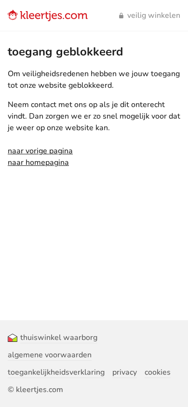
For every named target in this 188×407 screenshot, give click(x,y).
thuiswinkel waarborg (58, 337)
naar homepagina (38, 162)
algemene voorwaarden (50, 355)
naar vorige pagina (40, 151)
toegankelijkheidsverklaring (56, 372)
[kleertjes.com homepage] (48, 15)
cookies (158, 372)
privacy (124, 372)
